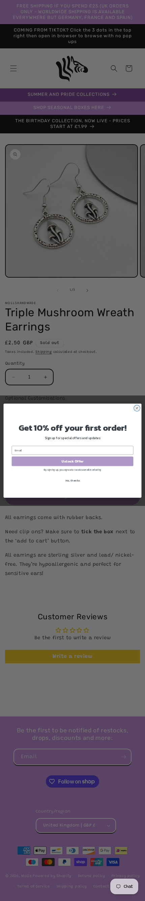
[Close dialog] (137, 408)
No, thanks (72, 480)
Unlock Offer (72, 461)
